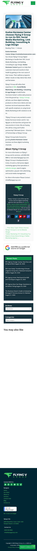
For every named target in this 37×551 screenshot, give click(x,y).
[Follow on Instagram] (8, 484)
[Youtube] (20, 216)
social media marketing (14, 208)
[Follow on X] (17, 484)
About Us (6, 494)
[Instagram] (28, 216)
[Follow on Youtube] (14, 484)
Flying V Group (25, 98)
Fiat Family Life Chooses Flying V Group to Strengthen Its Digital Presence (16, 354)
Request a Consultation (27, 547)
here (19, 211)
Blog (5, 500)
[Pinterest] (24, 216)
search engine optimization (19, 204)
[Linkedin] (16, 216)
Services (6, 496)
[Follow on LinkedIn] (5, 484)
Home (5, 490)
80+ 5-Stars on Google (10, 513)
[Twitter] (12, 216)
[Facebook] (8, 216)
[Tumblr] (18, 220)
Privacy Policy (11, 547)
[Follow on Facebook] (11, 484)
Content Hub (7, 498)
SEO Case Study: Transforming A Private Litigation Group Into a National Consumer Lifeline (18, 271)
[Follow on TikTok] (21, 484)
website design (11, 168)
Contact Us (7, 502)
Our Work (6, 492)
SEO (15, 87)
